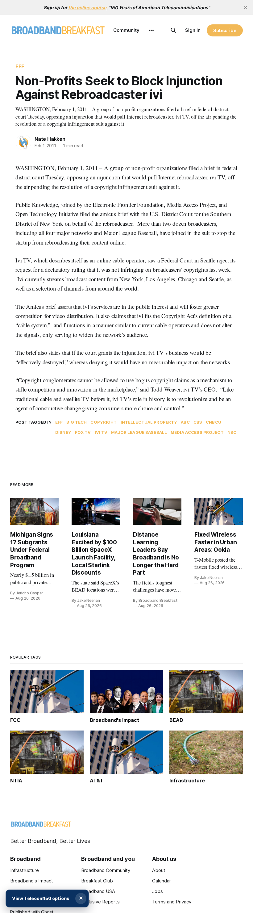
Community (126, 30)
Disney (63, 432)
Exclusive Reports (100, 902)
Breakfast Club (97, 881)
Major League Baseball (139, 432)
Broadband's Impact (31, 881)
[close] (246, 7)
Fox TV (83, 432)
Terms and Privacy (171, 902)
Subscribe (224, 30)
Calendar (161, 881)
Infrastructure (24, 870)
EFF (19, 66)
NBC (231, 432)
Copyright (103, 422)
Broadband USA (98, 891)
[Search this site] (173, 30)
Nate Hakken (50, 139)
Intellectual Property (149, 422)
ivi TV (101, 432)
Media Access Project (197, 432)
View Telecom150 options (40, 898)
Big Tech (76, 422)
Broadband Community (105, 870)
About (158, 870)
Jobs (157, 891)
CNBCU (213, 422)
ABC (185, 422)
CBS (197, 422)
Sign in (193, 30)
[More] (151, 30)
